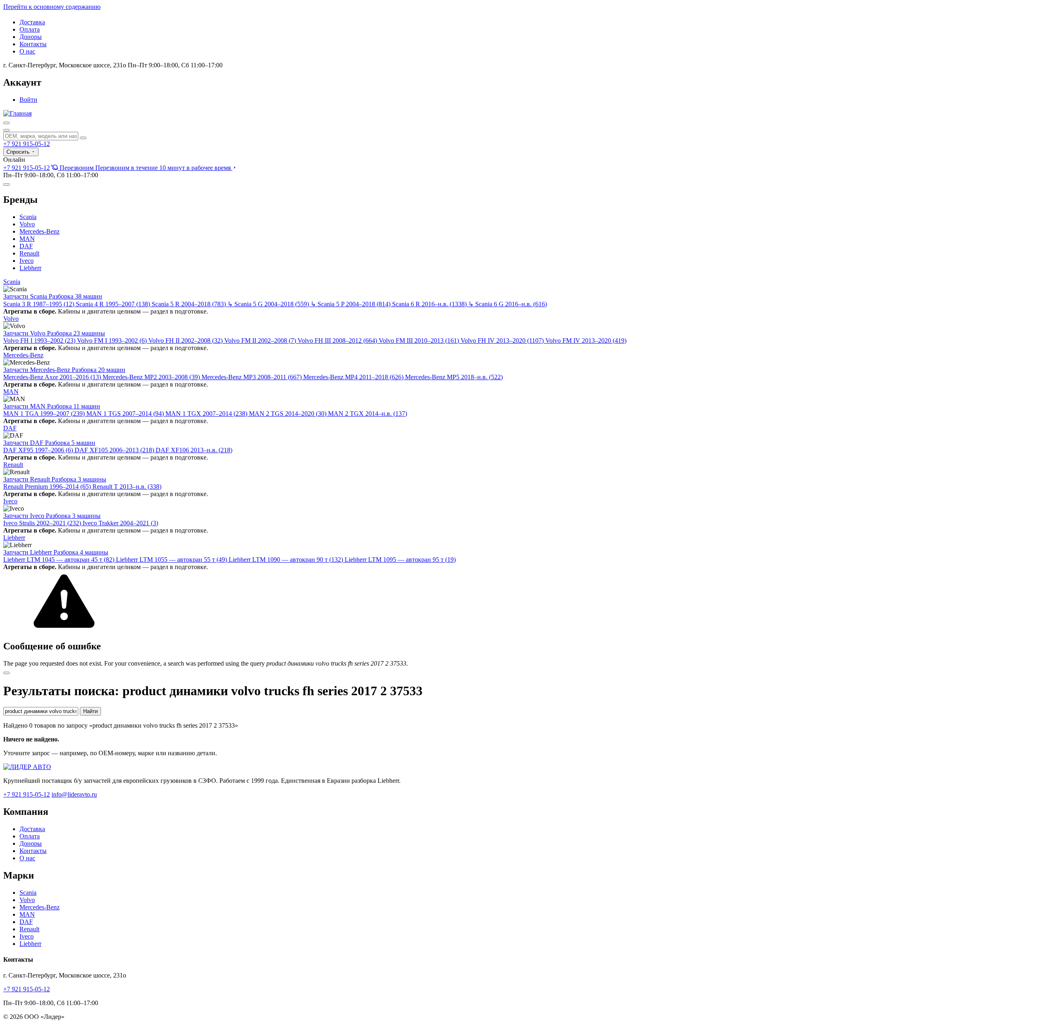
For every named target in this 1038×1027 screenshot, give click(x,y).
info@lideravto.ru (74, 794)
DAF (26, 246)
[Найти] (83, 138)
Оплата (29, 29)
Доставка (32, 22)
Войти (28, 99)
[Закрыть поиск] (6, 130)
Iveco (26, 260)
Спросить (18, 152)
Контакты (33, 44)
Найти (90, 711)
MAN (27, 238)
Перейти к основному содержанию (52, 6)
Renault (29, 253)
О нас (27, 51)
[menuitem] (144, 167)
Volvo (27, 224)
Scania (27, 216)
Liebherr (30, 267)
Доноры (30, 36)
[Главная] (17, 113)
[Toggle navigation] (6, 184)
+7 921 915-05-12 (26, 143)
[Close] (6, 673)
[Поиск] (6, 123)
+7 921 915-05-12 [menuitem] (26, 167)
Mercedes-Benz (39, 231)
